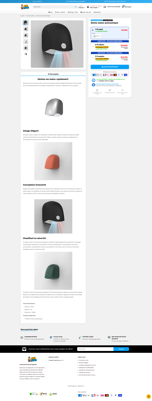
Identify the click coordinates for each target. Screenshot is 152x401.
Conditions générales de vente (87, 365)
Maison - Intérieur (60, 12)
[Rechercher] (76, 7)
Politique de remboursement (86, 370)
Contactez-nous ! (84, 360)
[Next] (133, 1)
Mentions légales (83, 362)
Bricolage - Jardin (73, 12)
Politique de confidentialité (86, 367)
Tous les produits (30, 15)
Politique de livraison (84, 372)
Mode (50, 12)
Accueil (22, 15)
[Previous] (19, 1)
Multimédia (98, 12)
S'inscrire (121, 349)
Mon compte (94, 7)
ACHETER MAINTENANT (111, 67)
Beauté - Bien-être (86, 12)
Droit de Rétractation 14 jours (87, 375)
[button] (110, 33)
